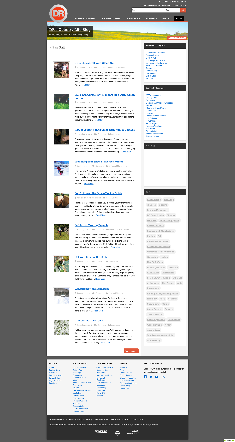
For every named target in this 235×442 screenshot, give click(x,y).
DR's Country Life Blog (70, 29)
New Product (168, 283)
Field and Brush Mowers (158, 246)
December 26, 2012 (84, 325)
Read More (86, 84)
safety (162, 298)
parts (179, 283)
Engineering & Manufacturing (161, 230)
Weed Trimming (154, 324)
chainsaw (151, 204)
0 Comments (101, 67)
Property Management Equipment (162, 293)
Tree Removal (174, 319)
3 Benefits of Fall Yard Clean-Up (94, 63)
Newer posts (131, 351)
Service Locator (126, 375)
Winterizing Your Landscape (92, 289)
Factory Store (54, 370)
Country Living (152, 55)
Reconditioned (111, 18)
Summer (169, 309)
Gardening (150, 68)
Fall (159, 236)
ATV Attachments (153, 95)
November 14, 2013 (84, 134)
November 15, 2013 (84, 102)
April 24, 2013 (82, 198)
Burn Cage (169, 199)
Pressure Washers (154, 126)
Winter (168, 324)
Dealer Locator (126, 372)
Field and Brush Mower (156, 108)
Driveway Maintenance (157, 210)
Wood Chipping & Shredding (160, 335)
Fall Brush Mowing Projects (91, 225)
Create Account (153, 5)
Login (143, 5)
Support (151, 18)
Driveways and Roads (155, 60)
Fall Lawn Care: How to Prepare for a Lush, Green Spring (105, 96)
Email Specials (180, 5)
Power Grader (152, 120)
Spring (165, 303)
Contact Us (164, 2)
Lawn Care (114, 102)
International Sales (127, 380)
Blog (179, 18)
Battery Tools (151, 97)
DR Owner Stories (155, 215)
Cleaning (163, 204)
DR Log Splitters (112, 198)
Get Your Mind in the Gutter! (92, 257)
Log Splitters (151, 118)
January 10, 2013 (83, 293)
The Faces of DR (155, 314)
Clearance (133, 18)
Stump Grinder (152, 131)
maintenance (153, 283)
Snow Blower (153, 303)
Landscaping (115, 134)
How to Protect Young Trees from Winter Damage (105, 130)
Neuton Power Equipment (75, 424)
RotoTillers (150, 128)
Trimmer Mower (152, 136)
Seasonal (172, 298)
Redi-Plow (152, 298)
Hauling (164, 257)
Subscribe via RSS (177, 37)
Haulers (149, 113)
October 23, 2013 (83, 166)
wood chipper (153, 330)
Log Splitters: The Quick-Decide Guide (98, 193)
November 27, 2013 (84, 67)
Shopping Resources (128, 378)
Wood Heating (153, 340)
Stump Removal (154, 309)
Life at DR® (151, 75)
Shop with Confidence (128, 383)
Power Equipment (86, 18)
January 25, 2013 (83, 261)
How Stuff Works (155, 262)
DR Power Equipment (58, 13)
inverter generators (156, 267)
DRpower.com (115, 419)
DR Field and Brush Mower (118, 229)
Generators (151, 110)
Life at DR (177, 277)
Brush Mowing (154, 199)
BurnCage (150, 100)
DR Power (152, 220)
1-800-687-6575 (178, 1)
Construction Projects (155, 52)
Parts (166, 18)
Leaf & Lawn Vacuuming (158, 277)
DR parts (171, 215)
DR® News (151, 57)
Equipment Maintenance (117, 166)
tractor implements (156, 319)
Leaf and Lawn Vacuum (156, 115)
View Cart (166, 5)
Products (123, 367)
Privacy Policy (54, 378)
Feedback (53, 383)
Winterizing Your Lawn (89, 320)
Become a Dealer (56, 375)
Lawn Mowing (168, 272)
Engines (151, 236)
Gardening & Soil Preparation (160, 251)
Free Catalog (125, 385)
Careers (52, 367)
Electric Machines (155, 225)
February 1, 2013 (83, 229)
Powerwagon (153, 288)
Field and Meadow (117, 67)
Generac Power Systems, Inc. (106, 424)
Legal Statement (55, 380)
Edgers (149, 105)
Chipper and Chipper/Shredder (159, 102)
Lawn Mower (153, 272)
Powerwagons (152, 123)
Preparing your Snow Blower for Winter (99, 161)
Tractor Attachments (154, 133)
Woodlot (149, 78)
